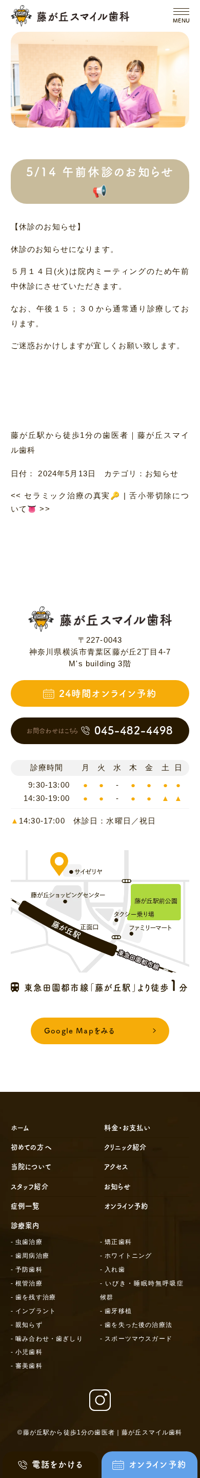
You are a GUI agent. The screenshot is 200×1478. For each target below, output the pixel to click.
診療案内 (25, 1225)
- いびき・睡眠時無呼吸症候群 (142, 1290)
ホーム (20, 1127)
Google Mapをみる (79, 1030)
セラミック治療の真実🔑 (66, 496)
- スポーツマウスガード (136, 1338)
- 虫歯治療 (27, 1241)
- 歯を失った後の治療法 (136, 1324)
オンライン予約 (126, 1206)
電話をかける (57, 1464)
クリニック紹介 (125, 1147)
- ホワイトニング (126, 1255)
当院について (31, 1166)
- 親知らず (27, 1324)
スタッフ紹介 (30, 1186)
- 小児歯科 (27, 1352)
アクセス (116, 1166)
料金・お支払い (127, 1127)
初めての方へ (31, 1147)
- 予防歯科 (27, 1269)
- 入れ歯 (112, 1269)
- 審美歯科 (27, 1365)
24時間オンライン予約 (108, 693)
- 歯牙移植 (116, 1311)
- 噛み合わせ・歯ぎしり (47, 1338)
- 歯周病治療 (30, 1255)
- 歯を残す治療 (33, 1297)
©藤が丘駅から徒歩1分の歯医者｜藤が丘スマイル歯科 (99, 1432)
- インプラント (33, 1311)
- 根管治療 (27, 1283)
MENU (181, 20)
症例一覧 (25, 1206)
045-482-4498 (100, 730)
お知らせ (161, 474)
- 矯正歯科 (116, 1241)
